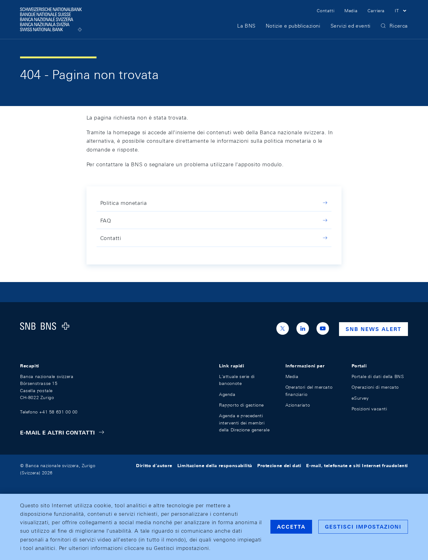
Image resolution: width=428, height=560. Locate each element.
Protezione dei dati (279, 465)
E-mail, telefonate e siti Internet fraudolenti (357, 465)
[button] (401, 11)
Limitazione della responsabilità (214, 465)
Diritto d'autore (154, 465)
